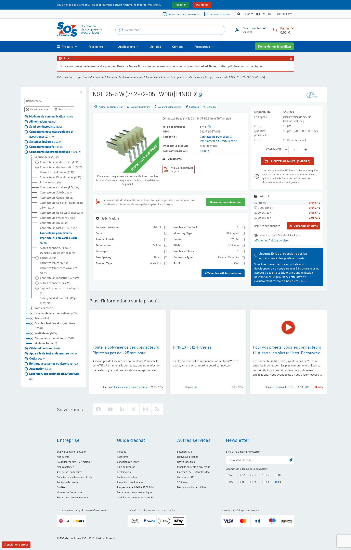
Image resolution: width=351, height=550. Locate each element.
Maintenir (202, 5)
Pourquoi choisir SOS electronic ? (75, 462)
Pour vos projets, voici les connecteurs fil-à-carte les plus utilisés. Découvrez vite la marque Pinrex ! (287, 353)
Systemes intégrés (45, 141)
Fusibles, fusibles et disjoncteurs (55, 325)
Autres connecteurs (55, 283)
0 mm (157, 257)
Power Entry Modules (57, 172)
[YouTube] (110, 409)
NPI (196, 386)
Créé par (100, 538)
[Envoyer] (291, 460)
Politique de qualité (68, 482)
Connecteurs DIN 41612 (58, 228)
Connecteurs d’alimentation (61, 167)
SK (231, 475)
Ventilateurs (46, 333)
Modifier (181, 5)
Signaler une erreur (16, 544)
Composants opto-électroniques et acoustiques (51, 134)
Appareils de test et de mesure (53, 353)
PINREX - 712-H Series (192, 347)
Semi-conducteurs (45, 126)
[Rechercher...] (121, 30)
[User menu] (263, 28)
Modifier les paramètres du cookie (135, 497)
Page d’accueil (84, 77)
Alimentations (42, 121)
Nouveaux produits (187, 457)
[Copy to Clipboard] (200, 95)
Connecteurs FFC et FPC (57, 218)
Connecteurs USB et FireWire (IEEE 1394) (61, 205)
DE (279, 475)
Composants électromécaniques (125, 77)
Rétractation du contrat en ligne (134, 492)
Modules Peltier (46, 343)
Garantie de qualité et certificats (74, 477)
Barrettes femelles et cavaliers (58, 270)
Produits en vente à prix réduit (193, 467)
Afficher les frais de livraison (271, 240)
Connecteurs (153, 77)
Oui (236, 263)
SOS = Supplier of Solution (71, 451)
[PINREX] (313, 94)
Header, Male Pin (228, 257)
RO (231, 482)
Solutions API (184, 451)
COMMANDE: (274, 149)
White (235, 239)
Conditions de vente (128, 462)
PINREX (204, 151)
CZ (243, 475)
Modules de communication (51, 116)
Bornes (48, 258)
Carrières (61, 487)
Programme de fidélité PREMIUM (135, 487)
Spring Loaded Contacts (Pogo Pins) (58, 300)
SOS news (182, 482)
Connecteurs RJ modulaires (60, 177)
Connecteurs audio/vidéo (59, 162)
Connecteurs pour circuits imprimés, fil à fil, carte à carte (195, 77)
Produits (99, 77)
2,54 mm (233, 245)
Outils (36, 358)
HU (255, 475)
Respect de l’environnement (72, 497)
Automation (40, 369)
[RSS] (157, 409)
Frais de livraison (126, 467)
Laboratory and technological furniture (54, 376)
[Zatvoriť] (291, 58)
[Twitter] (133, 409)
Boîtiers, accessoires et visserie (53, 363)
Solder (157, 245)
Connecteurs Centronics (56, 197)
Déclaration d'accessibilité (191, 487)
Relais (42, 318)
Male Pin (155, 263)
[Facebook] (98, 409)
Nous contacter (65, 467)
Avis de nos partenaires (69, 472)
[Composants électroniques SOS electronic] (79, 29)
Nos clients (63, 457)
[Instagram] (145, 409)
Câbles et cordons (44, 348)
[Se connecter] (237, 31)
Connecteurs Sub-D (56, 192)
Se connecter (252, 28)
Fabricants (122, 457)
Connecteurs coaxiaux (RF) (59, 187)
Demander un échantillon (274, 46)
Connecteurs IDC (54, 223)
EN (267, 475)
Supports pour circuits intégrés (59, 290)
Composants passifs (46, 147)
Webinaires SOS (185, 477)
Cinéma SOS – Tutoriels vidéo (193, 472)
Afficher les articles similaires (223, 273)
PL (243, 482)
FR (279, 482)
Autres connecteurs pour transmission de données (57, 250)
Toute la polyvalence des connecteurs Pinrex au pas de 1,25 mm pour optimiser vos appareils (126, 353)
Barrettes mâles (54, 263)
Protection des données (130, 482)
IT (254, 482)
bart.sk (112, 538)
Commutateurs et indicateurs (56, 313)
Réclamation (124, 472)
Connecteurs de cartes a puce (61, 212)
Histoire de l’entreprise (69, 492)
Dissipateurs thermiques (54, 338)
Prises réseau (50, 182)
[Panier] (274, 29)
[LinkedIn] (122, 409)
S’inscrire (247, 31)
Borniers (44, 308)
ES (267, 482)
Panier (284, 28)
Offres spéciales (186, 462)
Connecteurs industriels (59, 278)
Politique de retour (127, 477)
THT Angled (231, 233)
